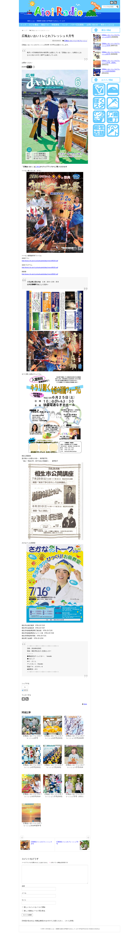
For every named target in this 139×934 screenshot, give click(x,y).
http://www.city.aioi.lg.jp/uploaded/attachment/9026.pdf (40, 267)
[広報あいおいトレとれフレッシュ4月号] (32, 725)
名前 (23, 886)
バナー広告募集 (77, 25)
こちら (37, 166)
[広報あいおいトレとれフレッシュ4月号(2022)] (32, 754)
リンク (65, 25)
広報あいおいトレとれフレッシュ (75, 41)
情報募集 (55, 25)
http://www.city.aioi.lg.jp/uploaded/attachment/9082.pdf (40, 274)
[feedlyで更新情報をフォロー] (111, 3)
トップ (23, 25)
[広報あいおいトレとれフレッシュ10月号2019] (32, 783)
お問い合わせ (92, 25)
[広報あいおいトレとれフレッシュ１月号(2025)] (53, 783)
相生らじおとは (107, 25)
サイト (24, 900)
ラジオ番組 (33, 25)
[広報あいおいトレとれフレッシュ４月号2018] (75, 754)
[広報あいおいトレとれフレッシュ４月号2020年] (75, 725)
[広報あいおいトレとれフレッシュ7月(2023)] (53, 754)
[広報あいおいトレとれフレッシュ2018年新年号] (32, 812)
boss (85, 704)
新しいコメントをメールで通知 (34, 907)
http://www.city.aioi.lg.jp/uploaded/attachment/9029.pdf (40, 261)
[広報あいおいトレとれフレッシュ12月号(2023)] (53, 725)
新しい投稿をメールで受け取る (34, 911)
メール (24, 893)
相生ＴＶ (45, 25)
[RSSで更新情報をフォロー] (115, 3)
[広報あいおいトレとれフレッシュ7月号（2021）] (75, 783)
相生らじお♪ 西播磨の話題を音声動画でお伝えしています (46, 21)
